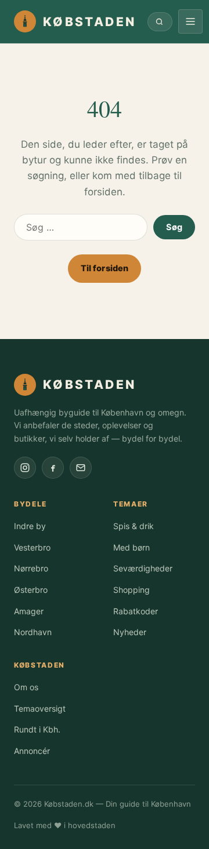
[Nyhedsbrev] (81, 468)
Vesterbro (32, 547)
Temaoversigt (40, 708)
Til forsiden (105, 268)
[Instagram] (25, 468)
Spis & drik (133, 526)
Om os (26, 687)
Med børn (131, 547)
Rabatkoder (135, 611)
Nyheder (129, 632)
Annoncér (32, 751)
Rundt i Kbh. (37, 729)
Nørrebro (31, 568)
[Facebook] (53, 468)
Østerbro (31, 590)
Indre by (30, 526)
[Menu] (190, 21)
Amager (29, 611)
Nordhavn (33, 632)
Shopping (131, 590)
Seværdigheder (142, 568)
